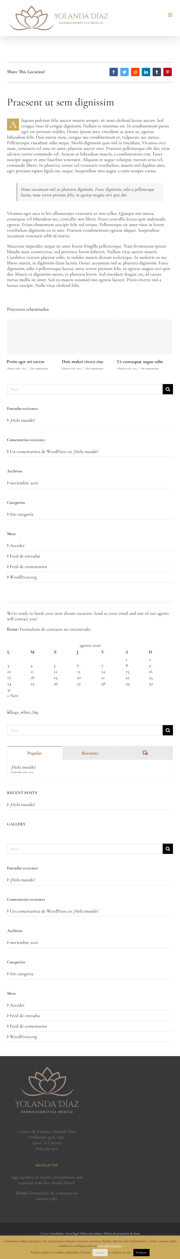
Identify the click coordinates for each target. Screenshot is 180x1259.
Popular (34, 753)
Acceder (17, 545)
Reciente (90, 753)
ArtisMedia (57, 1233)
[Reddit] (135, 72)
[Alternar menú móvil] (170, 14)
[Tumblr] (156, 72)
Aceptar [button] (100, 1252)
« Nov (12, 695)
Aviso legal (72, 1233)
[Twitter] (124, 72)
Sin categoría (21, 514)
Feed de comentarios (28, 566)
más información (109, 1246)
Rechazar (141, 1252)
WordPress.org (23, 577)
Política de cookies (91, 1233)
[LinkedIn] (146, 72)
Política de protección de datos (122, 1233)
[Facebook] (113, 72)
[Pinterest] (167, 72)
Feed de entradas (25, 556)
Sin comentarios (40, 368)
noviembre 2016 (24, 483)
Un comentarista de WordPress (38, 451)
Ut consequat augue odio (85, 361)
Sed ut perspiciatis (134, 361)
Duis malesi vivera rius (28, 361)
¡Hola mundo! (22, 420)
